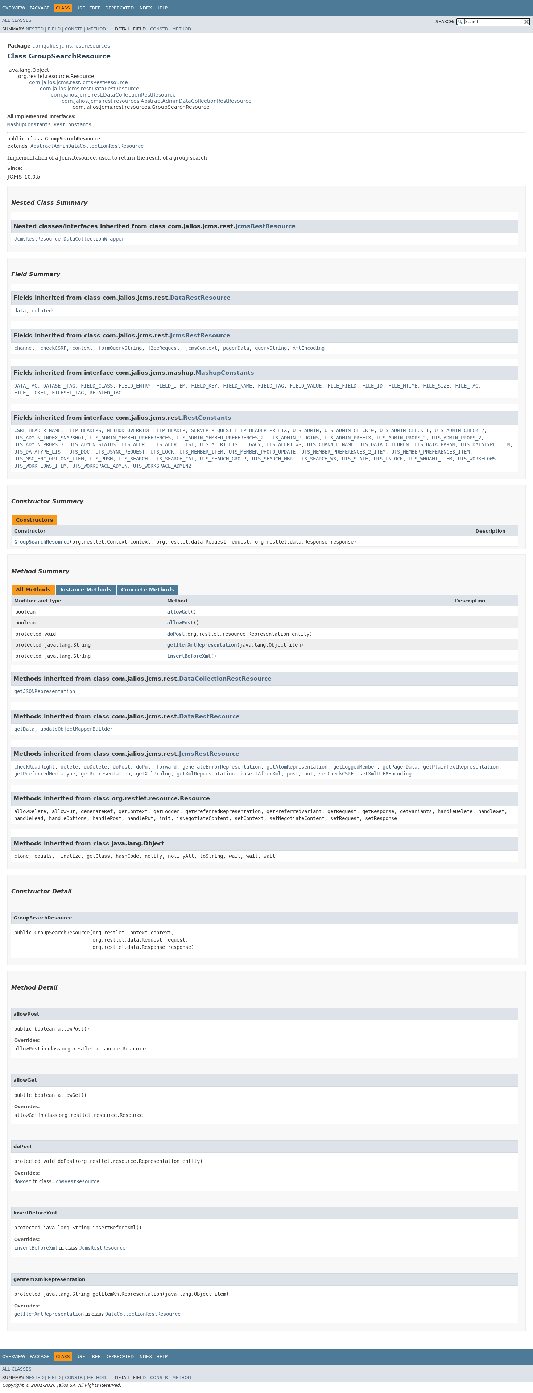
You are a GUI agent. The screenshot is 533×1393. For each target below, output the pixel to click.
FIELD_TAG (271, 386)
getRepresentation (105, 774)
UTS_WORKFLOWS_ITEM (40, 466)
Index (145, 8)
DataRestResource (200, 297)
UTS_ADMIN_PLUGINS (294, 438)
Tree (95, 8)
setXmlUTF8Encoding (385, 774)
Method (96, 29)
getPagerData (400, 767)
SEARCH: (444, 21)
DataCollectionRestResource (225, 678)
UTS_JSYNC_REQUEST (120, 452)
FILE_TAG (466, 386)
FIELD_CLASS (97, 386)
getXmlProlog (153, 774)
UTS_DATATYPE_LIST (38, 452)
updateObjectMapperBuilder (76, 729)
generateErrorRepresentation (221, 767)
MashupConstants (29, 124)
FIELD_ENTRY (134, 386)
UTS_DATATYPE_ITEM (485, 444)
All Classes (17, 20)
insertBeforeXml (189, 656)
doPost (176, 634)
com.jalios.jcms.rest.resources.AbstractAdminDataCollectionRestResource (157, 101)
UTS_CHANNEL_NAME (330, 444)
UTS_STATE (355, 459)
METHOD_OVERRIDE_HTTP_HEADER (146, 430)
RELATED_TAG (105, 393)
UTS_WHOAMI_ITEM (430, 459)
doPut (143, 767)
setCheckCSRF (336, 774)
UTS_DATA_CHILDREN (384, 444)
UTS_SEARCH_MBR (272, 459)
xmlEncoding (309, 348)
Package (40, 8)
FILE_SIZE (436, 386)
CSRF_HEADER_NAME (37, 430)
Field (54, 29)
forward (166, 767)
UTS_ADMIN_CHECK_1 (404, 430)
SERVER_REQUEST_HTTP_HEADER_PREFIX (239, 430)
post (292, 774)
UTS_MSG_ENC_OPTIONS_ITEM (49, 459)
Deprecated (119, 8)
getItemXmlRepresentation (202, 645)
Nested (35, 29)
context (82, 348)
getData (24, 729)
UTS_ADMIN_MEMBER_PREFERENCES (130, 438)
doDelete (95, 767)
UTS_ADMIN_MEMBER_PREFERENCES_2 (220, 438)
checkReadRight (34, 767)
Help (162, 8)
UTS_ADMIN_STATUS (92, 444)
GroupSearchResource (41, 542)
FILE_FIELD (341, 386)
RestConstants (72, 124)
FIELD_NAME (237, 386)
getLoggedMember (355, 767)
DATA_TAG (25, 386)
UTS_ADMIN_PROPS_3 (38, 444)
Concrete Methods (147, 590)
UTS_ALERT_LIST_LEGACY (230, 444)
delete (69, 767)
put (308, 774)
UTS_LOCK (162, 452)
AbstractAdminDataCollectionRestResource (87, 146)
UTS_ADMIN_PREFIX (348, 438)
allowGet (178, 612)
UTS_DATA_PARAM (434, 444)
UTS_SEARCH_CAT (173, 459)
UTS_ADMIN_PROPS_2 (456, 438)
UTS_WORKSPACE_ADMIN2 (162, 466)
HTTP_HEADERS (83, 430)
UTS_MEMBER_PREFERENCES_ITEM (430, 452)
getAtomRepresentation (296, 767)
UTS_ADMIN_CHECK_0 (349, 430)
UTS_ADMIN (306, 430)
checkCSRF (53, 348)
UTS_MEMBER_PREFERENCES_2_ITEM (343, 452)
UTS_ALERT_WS (283, 444)
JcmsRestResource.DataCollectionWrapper (69, 239)
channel (24, 348)
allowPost (180, 623)
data (20, 311)
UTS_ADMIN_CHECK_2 (459, 430)
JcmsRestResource (265, 226)
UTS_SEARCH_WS (317, 459)
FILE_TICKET (30, 393)
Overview (13, 8)
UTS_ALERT (134, 444)
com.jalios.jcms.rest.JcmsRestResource (78, 82)
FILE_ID (372, 386)
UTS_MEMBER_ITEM (201, 452)
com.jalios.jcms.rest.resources (71, 46)
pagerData (236, 348)
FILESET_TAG (68, 393)
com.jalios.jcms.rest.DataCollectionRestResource (113, 95)
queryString (271, 348)
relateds (43, 311)
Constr (74, 29)
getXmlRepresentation (206, 774)
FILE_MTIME (402, 386)
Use (80, 8)
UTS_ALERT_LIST (173, 444)
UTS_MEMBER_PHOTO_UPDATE (262, 452)
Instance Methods (85, 590)
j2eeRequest (163, 348)
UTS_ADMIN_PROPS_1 (401, 438)
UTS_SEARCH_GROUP (223, 459)
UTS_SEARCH (133, 459)
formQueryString (120, 348)
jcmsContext (201, 348)
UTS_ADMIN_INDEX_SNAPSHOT (49, 438)
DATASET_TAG (59, 386)
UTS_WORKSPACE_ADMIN (99, 466)
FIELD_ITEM (170, 386)
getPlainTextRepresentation (461, 767)
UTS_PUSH (101, 459)
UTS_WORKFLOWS (477, 459)
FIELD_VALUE (306, 386)
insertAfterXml (260, 774)
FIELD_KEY (204, 386)
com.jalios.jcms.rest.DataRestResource (89, 88)
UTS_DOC (79, 452)
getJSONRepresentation (44, 691)
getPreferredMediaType (44, 774)
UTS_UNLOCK (388, 459)
